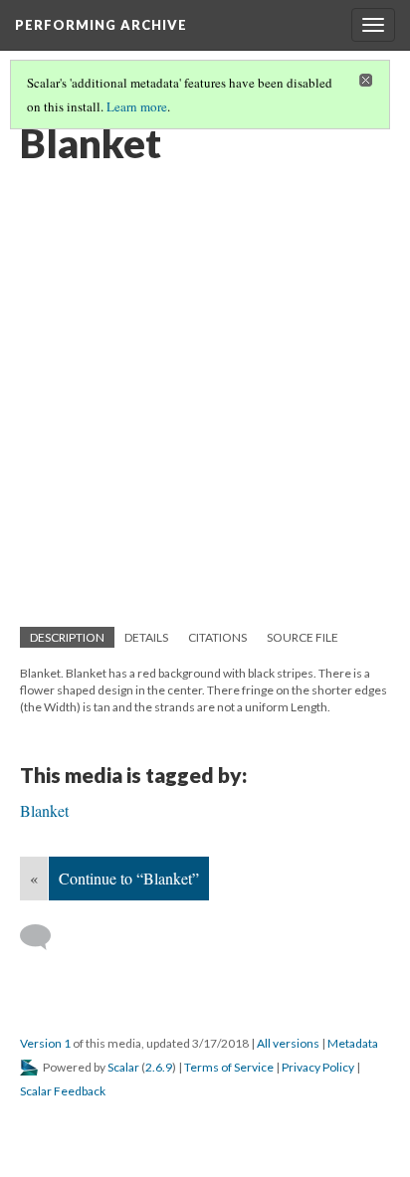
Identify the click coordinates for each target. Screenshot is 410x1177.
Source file (302, 637)
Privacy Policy (318, 1067)
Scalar (123, 1067)
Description (67, 637)
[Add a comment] (44, 937)
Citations (217, 637)
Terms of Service (229, 1067)
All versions (288, 1043)
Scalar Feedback (62, 1090)
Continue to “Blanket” (129, 878)
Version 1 (45, 1043)
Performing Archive (101, 25)
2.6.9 (158, 1067)
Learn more (136, 106)
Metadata (352, 1043)
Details (146, 637)
